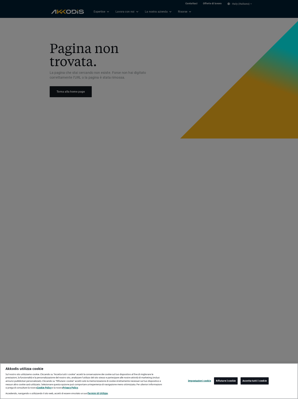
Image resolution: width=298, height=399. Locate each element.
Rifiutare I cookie (226, 380)
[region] (149, 381)
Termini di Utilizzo (98, 393)
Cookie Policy (44, 387)
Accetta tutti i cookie (254, 380)
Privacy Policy (70, 387)
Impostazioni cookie (199, 380)
